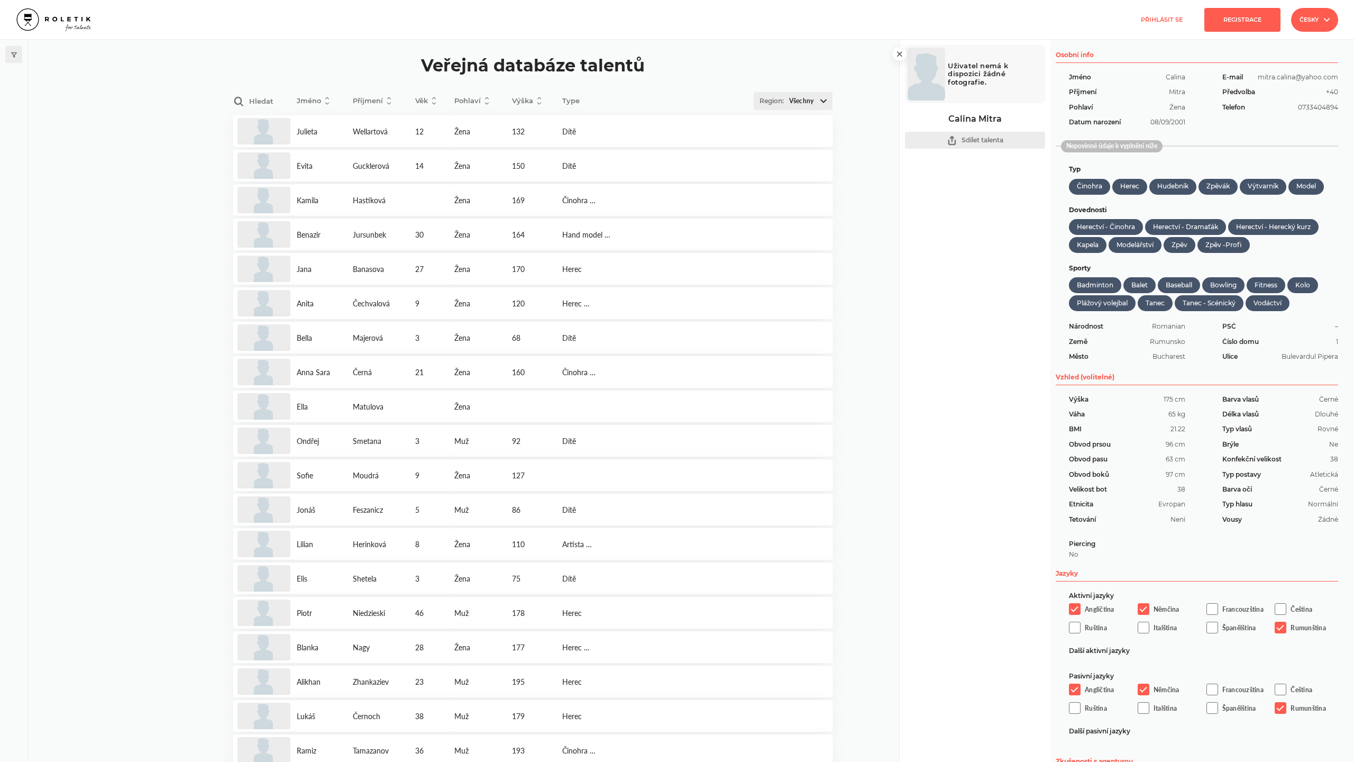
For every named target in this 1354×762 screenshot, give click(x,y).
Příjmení (368, 100)
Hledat (261, 101)
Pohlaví (467, 100)
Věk (421, 100)
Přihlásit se (1162, 19)
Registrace (1242, 19)
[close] (900, 54)
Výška (522, 100)
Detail (263, 131)
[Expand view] (13, 54)
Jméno (309, 100)
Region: (787, 101)
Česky (1309, 19)
